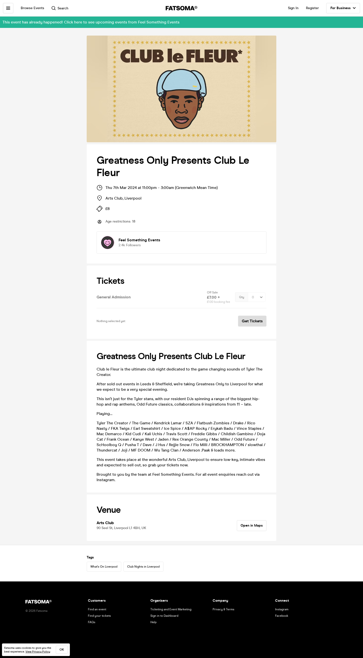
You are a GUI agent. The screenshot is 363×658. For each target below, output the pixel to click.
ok (62, 649)
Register (312, 8)
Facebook (281, 615)
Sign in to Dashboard (164, 615)
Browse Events (32, 8)
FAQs (91, 622)
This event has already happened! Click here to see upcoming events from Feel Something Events (91, 22)
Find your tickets (99, 615)
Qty (241, 297)
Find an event (97, 609)
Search (63, 8)
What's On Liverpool (104, 566)
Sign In (293, 8)
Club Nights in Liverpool (143, 566)
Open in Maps (252, 525)
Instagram (281, 609)
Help (153, 622)
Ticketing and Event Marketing (170, 609)
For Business (340, 8)
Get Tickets (252, 321)
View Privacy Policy (37, 651)
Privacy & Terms (223, 609)
